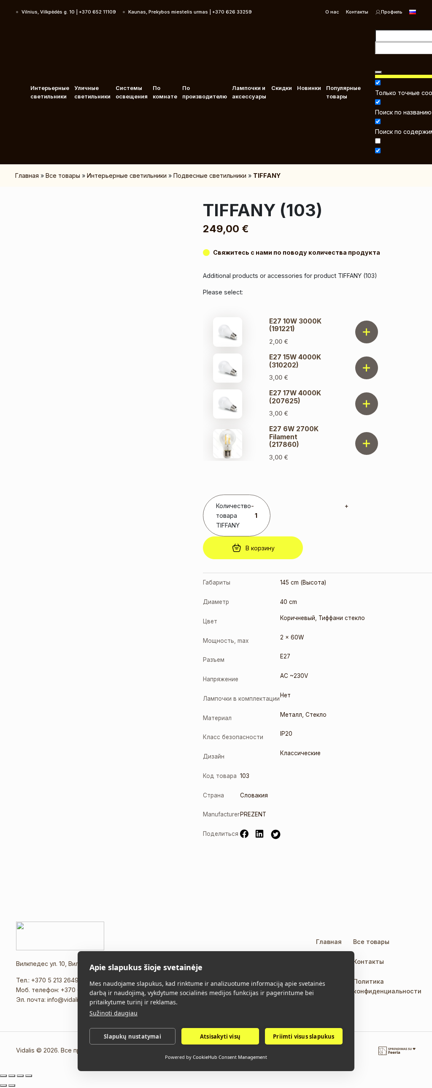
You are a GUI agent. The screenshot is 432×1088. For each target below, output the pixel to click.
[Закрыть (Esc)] (28, 1075)
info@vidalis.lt (66, 999)
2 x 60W (292, 637)
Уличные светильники (92, 92)
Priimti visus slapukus (303, 1036)
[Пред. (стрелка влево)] (3, 1085)
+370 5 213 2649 (54, 980)
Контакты (357, 12)
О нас (332, 12)
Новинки (309, 88)
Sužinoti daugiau (113, 1013)
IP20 (286, 733)
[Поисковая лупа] (378, 72)
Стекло (316, 714)
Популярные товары (343, 92)
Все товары (63, 175)
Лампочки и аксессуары (249, 92)
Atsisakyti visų (220, 1036)
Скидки (281, 88)
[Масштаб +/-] (3, 1075)
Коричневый (297, 618)
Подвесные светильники (209, 175)
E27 (285, 656)
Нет (285, 695)
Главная (27, 175)
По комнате (165, 92)
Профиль (391, 12)
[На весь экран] (11, 1075)
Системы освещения (132, 92)
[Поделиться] (20, 1075)
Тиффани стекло (342, 618)
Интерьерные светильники (49, 92)
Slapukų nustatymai (132, 1036)
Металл (291, 714)
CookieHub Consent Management (230, 1057)
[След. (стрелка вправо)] (11, 1085)
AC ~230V (294, 675)
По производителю (204, 92)
